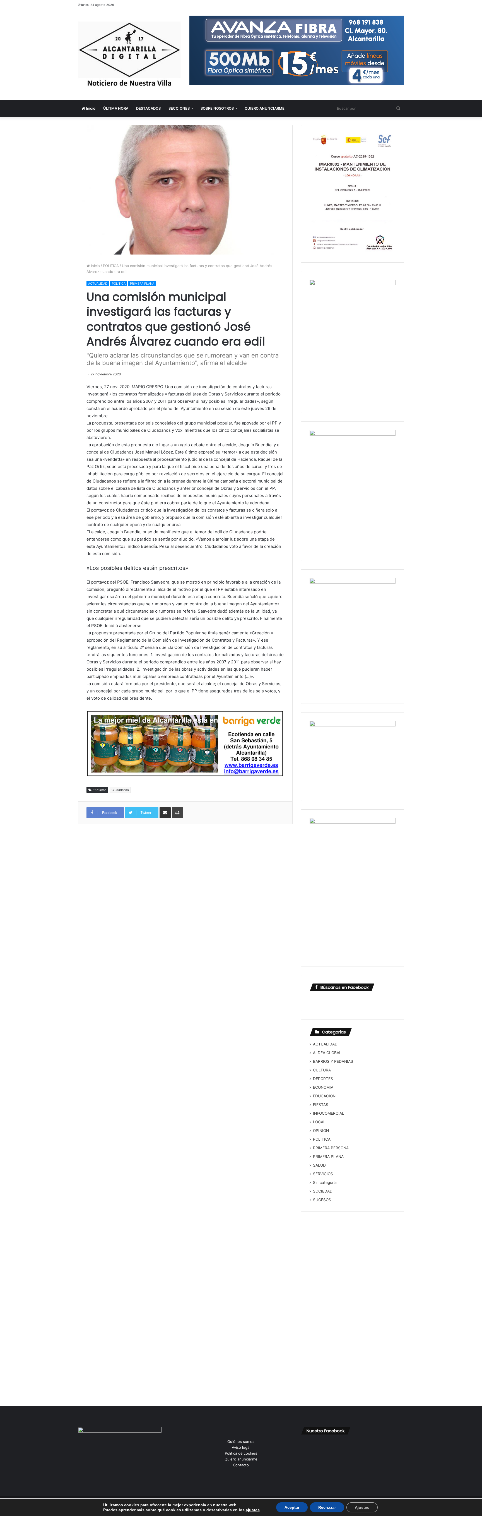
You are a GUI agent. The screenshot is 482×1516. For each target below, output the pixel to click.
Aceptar (292, 1507)
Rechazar (327, 1507)
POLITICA (111, 265)
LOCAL (319, 1122)
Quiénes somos (240, 1441)
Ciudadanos (120, 790)
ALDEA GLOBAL (327, 1052)
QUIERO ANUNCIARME (265, 108)
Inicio (90, 108)
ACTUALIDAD (97, 284)
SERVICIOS (323, 1174)
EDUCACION (324, 1096)
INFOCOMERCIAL (328, 1113)
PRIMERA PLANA (142, 284)
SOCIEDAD (322, 1191)
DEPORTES (323, 1078)
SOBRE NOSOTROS (217, 108)
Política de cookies (241, 1453)
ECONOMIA (323, 1087)
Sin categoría (325, 1182)
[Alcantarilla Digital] (129, 55)
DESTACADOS (148, 108)
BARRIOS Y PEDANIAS (333, 1061)
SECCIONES (179, 108)
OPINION (321, 1130)
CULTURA (322, 1070)
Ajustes (362, 1507)
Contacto (241, 1465)
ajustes (253, 1510)
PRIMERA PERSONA (331, 1148)
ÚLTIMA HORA (115, 108)
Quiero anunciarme (241, 1459)
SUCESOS (322, 1200)
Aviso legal (241, 1447)
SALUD (319, 1165)
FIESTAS (320, 1104)
